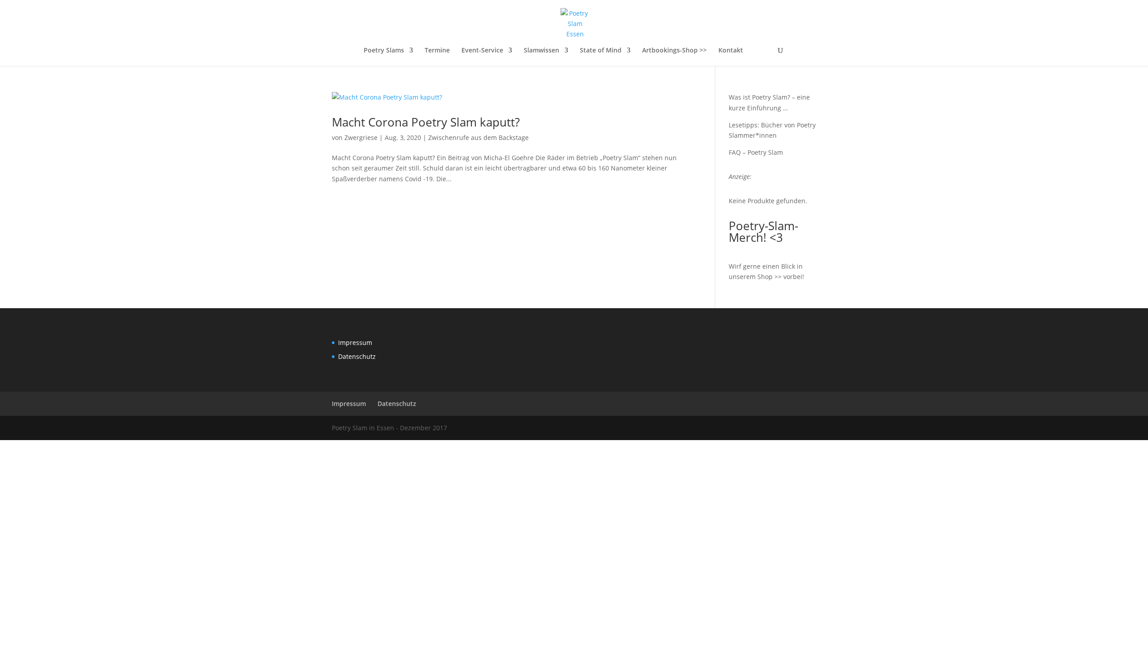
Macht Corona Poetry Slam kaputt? (426, 122)
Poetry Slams (384, 50)
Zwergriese (361, 137)
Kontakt (730, 50)
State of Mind (601, 50)
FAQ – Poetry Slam (756, 152)
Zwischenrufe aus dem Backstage (478, 137)
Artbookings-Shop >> (674, 50)
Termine (437, 50)
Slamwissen (541, 50)
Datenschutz (357, 356)
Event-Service (482, 50)
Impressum (355, 342)
